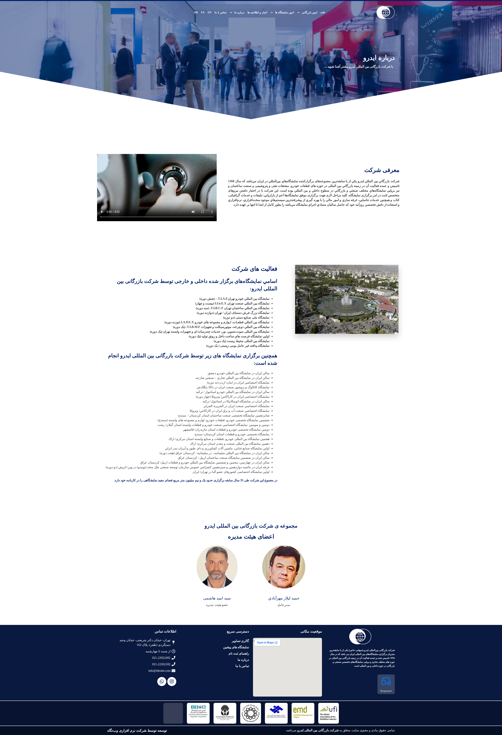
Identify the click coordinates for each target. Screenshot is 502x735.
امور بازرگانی (309, 12)
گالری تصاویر (240, 641)
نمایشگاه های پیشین (236, 647)
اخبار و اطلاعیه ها (257, 12)
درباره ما (239, 12)
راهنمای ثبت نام (239, 653)
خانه (322, 12)
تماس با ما (220, 12)
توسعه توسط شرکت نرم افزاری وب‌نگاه (137, 730)
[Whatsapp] (161, 681)
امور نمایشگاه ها (284, 12)
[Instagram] (171, 681)
